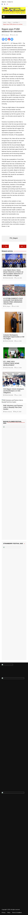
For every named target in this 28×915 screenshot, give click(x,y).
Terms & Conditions (17, 912)
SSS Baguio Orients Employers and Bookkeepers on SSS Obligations (13, 390)
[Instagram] (9, 39)
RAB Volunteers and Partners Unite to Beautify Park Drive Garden (13, 407)
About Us (4, 1)
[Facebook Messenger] (12, 39)
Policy (8, 912)
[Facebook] (3, 39)
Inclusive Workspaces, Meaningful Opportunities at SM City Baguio (13, 336)
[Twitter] (6, 39)
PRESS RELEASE (9, 278)
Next (22, 246)
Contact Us (10, 1)
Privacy (3, 912)
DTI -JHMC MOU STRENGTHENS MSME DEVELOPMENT (11, 363)
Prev (6, 246)
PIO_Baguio (6, 35)
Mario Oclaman (8, 411)
